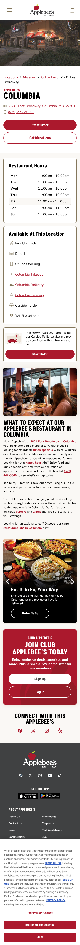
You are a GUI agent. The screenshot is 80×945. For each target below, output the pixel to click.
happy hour (33, 463)
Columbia (48, 77)
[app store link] (28, 796)
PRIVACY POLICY (55, 900)
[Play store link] (50, 796)
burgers (21, 512)
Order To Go (30, 613)
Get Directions (40, 138)
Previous (7, 581)
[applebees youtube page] (50, 775)
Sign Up (40, 679)
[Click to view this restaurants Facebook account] (20, 730)
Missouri (29, 77)
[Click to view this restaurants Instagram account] (47, 730)
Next (72, 581)
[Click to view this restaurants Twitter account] (33, 730)
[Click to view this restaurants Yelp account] (60, 730)
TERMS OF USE (53, 863)
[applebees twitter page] (30, 775)
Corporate (48, 823)
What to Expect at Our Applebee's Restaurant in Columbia (37, 429)
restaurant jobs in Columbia (22, 528)
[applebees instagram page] (40, 775)
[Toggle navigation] (10, 10)
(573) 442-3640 (21, 112)
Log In (40, 692)
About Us (14, 816)
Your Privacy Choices (40, 913)
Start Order (40, 125)
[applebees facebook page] (21, 775)
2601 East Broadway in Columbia (53, 441)
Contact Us (15, 823)
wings (37, 512)
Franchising (49, 816)
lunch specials (43, 450)
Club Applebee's (52, 830)
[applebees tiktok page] (59, 775)
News (12, 830)
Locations (10, 77)
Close (40, 937)
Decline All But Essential (40, 925)
